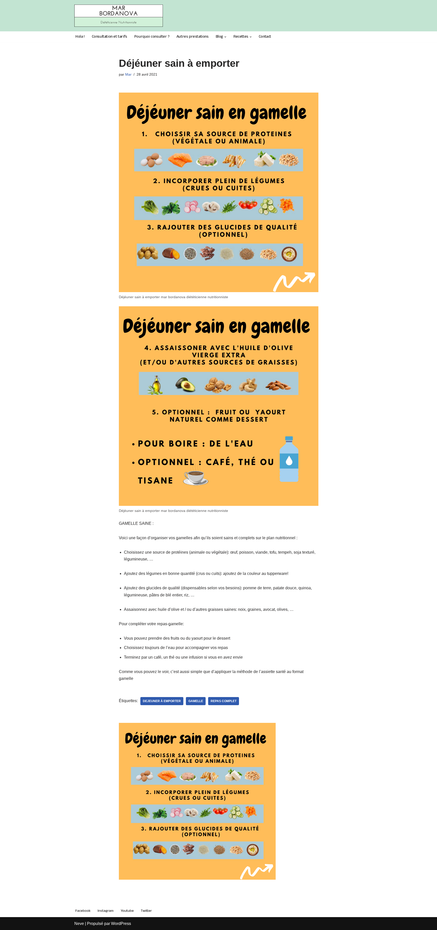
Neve (79, 923)
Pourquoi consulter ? (151, 37)
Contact (265, 37)
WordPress (121, 923)
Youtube (127, 910)
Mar (128, 74)
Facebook (83, 910)
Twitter (146, 910)
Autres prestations (193, 37)
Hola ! (80, 37)
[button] (225, 37)
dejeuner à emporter (162, 701)
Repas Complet (223, 701)
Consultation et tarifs (109, 37)
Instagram (106, 910)
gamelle (195, 701)
